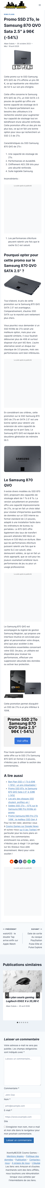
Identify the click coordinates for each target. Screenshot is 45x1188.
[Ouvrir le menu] (39, 5)
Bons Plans (9, 14)
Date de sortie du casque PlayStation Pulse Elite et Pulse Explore (35, 938)
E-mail (8, 1110)
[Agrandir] (37, 278)
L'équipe (36, 1163)
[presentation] (22, 981)
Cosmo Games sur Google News (22, 826)
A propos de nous (21, 1163)
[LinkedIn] (33, 861)
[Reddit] (12, 861)
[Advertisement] (22, 210)
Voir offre (22, 740)
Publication (20, 1159)
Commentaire (11, 1088)
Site (6, 1121)
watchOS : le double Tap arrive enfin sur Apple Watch (10, 936)
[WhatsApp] (29, 861)
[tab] (17, 1022)
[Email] (25, 861)
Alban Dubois (9, 44)
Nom (7, 1099)
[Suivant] (38, 995)
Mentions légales (15, 1156)
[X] (16, 861)
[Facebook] (20, 861)
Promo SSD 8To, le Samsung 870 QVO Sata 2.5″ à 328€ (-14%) (22, 792)
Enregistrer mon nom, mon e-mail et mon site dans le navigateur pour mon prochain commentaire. (22, 1130)
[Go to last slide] (7, 995)
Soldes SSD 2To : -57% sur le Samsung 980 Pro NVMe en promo (23, 809)
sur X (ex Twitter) (28, 829)
